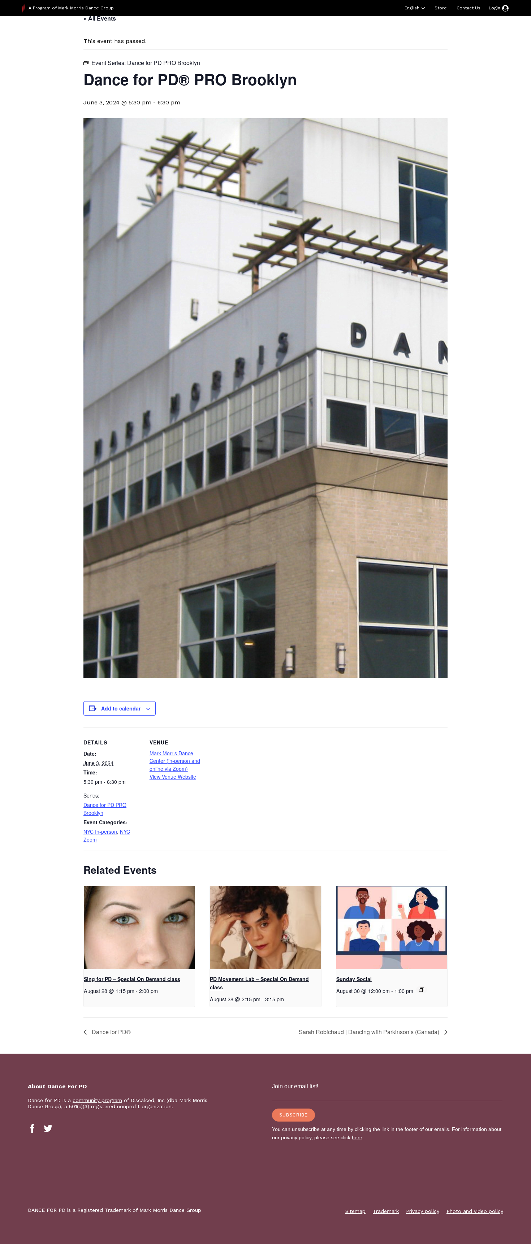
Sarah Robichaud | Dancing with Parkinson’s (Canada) (370, 1032)
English (412, 7)
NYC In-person (100, 831)
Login (494, 7)
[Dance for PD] (68, 34)
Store (441, 7)
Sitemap (355, 1211)
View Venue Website (173, 776)
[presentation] (139, 927)
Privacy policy (422, 1211)
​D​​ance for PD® (110, 1032)
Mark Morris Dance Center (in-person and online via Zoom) (175, 761)
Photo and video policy (474, 1211)
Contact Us (468, 7)
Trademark (386, 1211)
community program (97, 1100)
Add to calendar (121, 708)
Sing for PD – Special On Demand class (132, 978)
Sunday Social (354, 978)
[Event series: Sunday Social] (421, 990)
